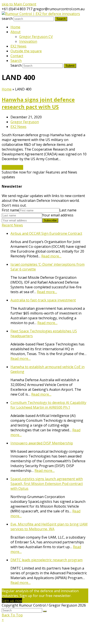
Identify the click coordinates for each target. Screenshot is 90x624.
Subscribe (50, 220)
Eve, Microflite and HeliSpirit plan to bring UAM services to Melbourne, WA (49, 526)
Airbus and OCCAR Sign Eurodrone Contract (46, 233)
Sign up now (12, 600)
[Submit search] (45, 611)
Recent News (12, 225)
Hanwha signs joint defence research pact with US (38, 103)
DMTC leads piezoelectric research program (46, 560)
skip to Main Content (19, 4)
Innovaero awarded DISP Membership (41, 443)
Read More (12, 167)
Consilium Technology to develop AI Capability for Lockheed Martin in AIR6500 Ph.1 (48, 405)
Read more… (51, 256)
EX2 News (18, 126)
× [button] (3, 619)
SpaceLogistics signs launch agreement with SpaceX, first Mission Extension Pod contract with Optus (46, 483)
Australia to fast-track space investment (43, 300)
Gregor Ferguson (24, 121)
